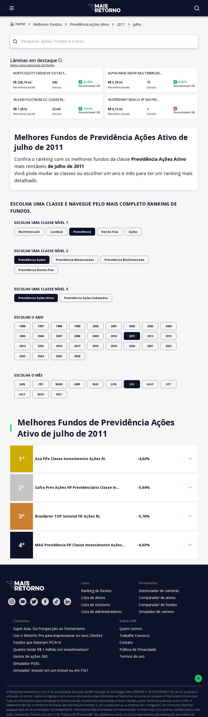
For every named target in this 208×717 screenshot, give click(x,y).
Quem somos (130, 628)
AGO (150, 384)
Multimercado (29, 232)
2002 (132, 326)
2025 (59, 356)
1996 (22, 326)
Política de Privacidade (137, 649)
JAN (22, 384)
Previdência (82, 232)
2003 (150, 326)
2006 (41, 336)
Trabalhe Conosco (134, 635)
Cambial (56, 232)
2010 (114, 336)
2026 (77, 356)
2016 (59, 346)
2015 (41, 346)
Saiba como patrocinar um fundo (32, 65)
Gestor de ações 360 (30, 656)
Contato (126, 642)
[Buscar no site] (197, 8)
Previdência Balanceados (75, 260)
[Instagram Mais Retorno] (11, 601)
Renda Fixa (109, 232)
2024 (41, 356)
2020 (132, 346)
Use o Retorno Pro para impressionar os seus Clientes (57, 635)
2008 (77, 336)
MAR (59, 384)
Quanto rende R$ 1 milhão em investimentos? (51, 649)
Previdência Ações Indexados (86, 298)
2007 (59, 336)
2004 (168, 326)
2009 (95, 336)
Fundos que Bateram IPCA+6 (37, 642)
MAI (95, 384)
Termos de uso (132, 656)
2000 (95, 326)
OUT (22, 394)
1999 (77, 326)
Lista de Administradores (101, 611)
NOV (41, 394)
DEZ (59, 394)
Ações (133, 232)
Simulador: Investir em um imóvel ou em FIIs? (50, 670)
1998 (59, 326)
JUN (113, 384)
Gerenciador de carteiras (159, 590)
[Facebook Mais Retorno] (45, 601)
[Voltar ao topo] (198, 678)
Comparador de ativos (157, 597)
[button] (104, 459)
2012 (150, 336)
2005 (22, 336)
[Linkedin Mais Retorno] (67, 601)
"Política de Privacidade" (77, 714)
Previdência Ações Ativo (36, 298)
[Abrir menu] (12, 8)
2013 (168, 336)
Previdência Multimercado (124, 260)
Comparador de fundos (158, 604)
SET (168, 384)
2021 (150, 346)
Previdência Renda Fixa (36, 270)
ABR (77, 384)
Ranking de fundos (96, 590)
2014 (22, 346)
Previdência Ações (31, 260)
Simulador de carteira (156, 611)
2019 (114, 346)
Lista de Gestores (95, 604)
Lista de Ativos (93, 597)
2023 (22, 356)
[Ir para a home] (104, 8)
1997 (41, 326)
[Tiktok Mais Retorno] (56, 601)
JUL (132, 384)
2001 (114, 326)
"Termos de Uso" (41, 714)
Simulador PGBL (26, 663)
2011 (132, 336)
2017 (77, 346)
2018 (95, 346)
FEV (40, 384)
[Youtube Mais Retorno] (23, 601)
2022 (168, 346)
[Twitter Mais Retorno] (34, 602)
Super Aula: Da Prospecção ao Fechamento (49, 628)
